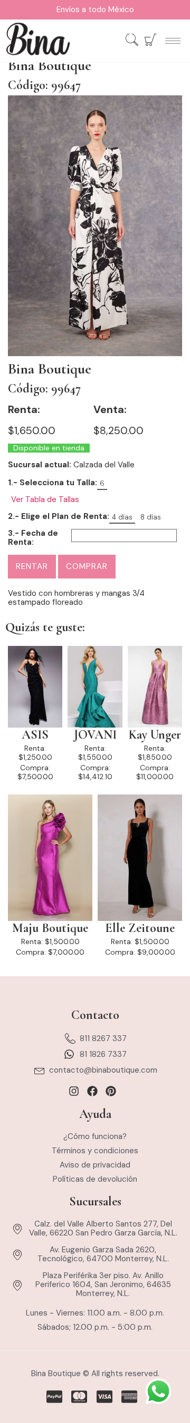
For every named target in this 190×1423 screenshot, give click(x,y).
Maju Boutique (50, 928)
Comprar (87, 566)
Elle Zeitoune (140, 928)
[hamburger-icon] (173, 41)
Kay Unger (155, 735)
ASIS (35, 735)
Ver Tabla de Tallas (45, 499)
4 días (122, 517)
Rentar (32, 566)
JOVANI (95, 735)
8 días (150, 517)
